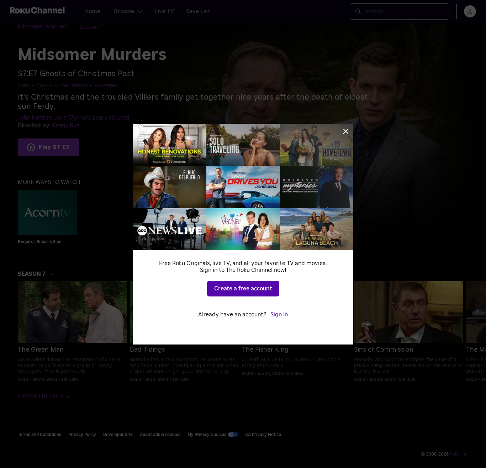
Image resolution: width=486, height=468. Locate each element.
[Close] (346, 131)
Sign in (279, 314)
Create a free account (243, 288)
